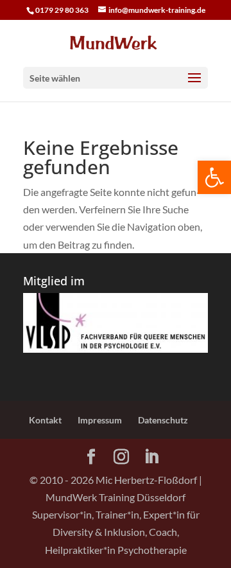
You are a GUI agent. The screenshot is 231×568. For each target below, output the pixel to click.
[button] (214, 177)
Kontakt (45, 419)
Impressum (100, 419)
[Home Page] (115, 42)
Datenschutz (163, 419)
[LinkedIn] (151, 457)
